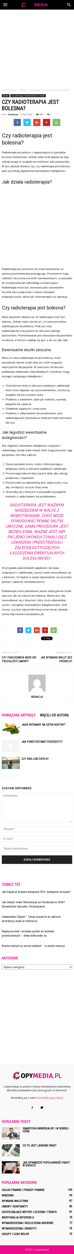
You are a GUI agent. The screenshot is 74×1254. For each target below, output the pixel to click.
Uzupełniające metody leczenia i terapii (28, 95)
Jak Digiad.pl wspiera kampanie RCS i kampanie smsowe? (36, 892)
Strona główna (9, 90)
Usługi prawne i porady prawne (23, 1190)
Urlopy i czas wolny (15, 1234)
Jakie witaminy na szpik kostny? (43, 724)
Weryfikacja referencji (18, 1217)
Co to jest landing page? (39, 1145)
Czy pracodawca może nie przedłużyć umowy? (19, 659)
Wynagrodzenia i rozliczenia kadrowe (27, 1223)
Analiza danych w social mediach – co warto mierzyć (33, 946)
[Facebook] (32, 1107)
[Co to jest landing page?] (11, 1150)
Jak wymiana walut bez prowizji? (56, 659)
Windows (8, 1195)
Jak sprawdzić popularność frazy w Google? (46, 1164)
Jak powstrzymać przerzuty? (42, 741)
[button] (69, 5)
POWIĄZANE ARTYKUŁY (19, 715)
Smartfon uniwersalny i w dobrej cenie (46, 1130)
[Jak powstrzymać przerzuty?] (11, 746)
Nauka (5, 95)
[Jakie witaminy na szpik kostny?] (11, 729)
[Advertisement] (37, 48)
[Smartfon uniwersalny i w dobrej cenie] (11, 1133)
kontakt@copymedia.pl (50, 1097)
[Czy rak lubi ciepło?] (11, 763)
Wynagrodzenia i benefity (19, 1228)
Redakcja (13, 114)
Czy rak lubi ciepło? (35, 758)
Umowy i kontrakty (15, 1206)
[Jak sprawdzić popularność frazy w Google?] (11, 1167)
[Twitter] (41, 1107)
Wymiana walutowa (15, 1201)
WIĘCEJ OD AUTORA (54, 715)
